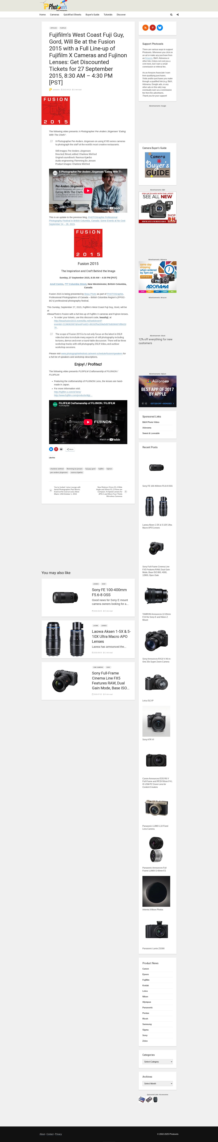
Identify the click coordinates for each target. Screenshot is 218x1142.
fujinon (109, 469)
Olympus (146, 1002)
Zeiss (145, 1041)
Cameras (54, 14)
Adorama (146, 428)
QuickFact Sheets (72, 14)
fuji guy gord (90, 469)
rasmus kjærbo (77, 472)
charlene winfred (57, 469)
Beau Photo (90, 294)
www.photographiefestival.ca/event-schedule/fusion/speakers (91, 353)
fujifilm (101, 469)
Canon (145, 969)
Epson (145, 974)
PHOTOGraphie (115, 294)
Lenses (96, 584)
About (42, 1134)
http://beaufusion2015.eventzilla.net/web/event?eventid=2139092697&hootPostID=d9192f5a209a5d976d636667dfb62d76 (90, 324)
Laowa (95, 625)
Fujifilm (63, 28)
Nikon (145, 997)
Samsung (147, 1024)
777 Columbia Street (75, 284)
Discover (121, 14)
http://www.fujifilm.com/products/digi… (73, 395)
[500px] (160, 28)
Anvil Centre (56, 284)
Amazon (149, 58)
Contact (50, 1134)
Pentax (145, 1013)
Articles (53, 28)
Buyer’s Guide (92, 14)
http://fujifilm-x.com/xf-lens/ (67, 392)
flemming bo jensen (74, 469)
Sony (104, 584)
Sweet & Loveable (151, 433)
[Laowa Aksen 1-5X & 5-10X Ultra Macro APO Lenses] (65, 639)
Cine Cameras (98, 667)
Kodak (145, 985)
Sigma (145, 1030)
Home (42, 14)
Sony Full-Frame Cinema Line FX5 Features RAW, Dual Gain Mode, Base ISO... (110, 680)
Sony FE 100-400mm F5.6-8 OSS (109, 592)
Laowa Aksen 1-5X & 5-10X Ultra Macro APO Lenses (111, 636)
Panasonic (147, 1008)
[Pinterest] (153, 28)
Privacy (58, 1134)
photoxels (56, 90)
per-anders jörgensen (59, 472)
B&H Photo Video (150, 422)
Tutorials (108, 14)
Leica (145, 991)
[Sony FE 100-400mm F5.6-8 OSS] (65, 597)
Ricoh (145, 1019)
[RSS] (145, 28)
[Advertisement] (132, 5)
